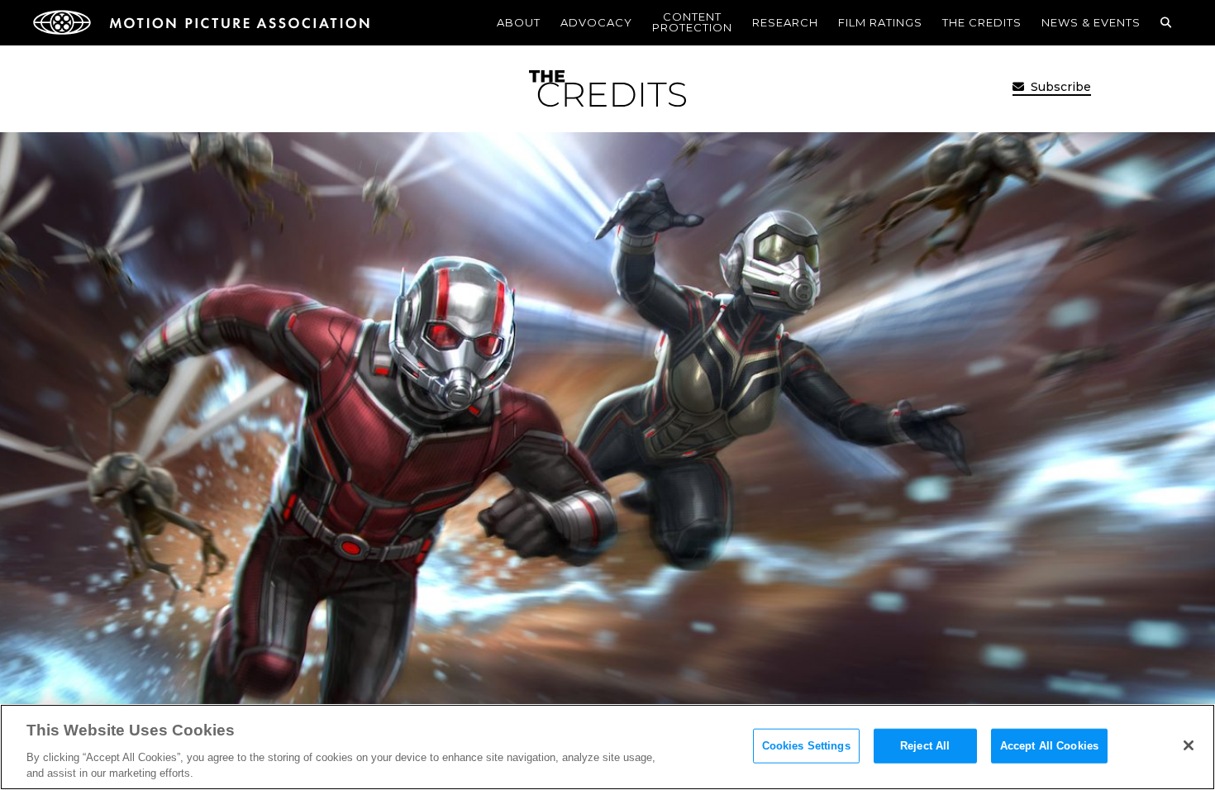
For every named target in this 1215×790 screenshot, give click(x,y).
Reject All (925, 746)
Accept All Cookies (1049, 746)
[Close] (1188, 745)
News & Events (1091, 22)
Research (785, 22)
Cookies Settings (806, 746)
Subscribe (1059, 86)
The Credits (982, 22)
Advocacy (596, 22)
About (519, 22)
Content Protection (692, 22)
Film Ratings (880, 22)
